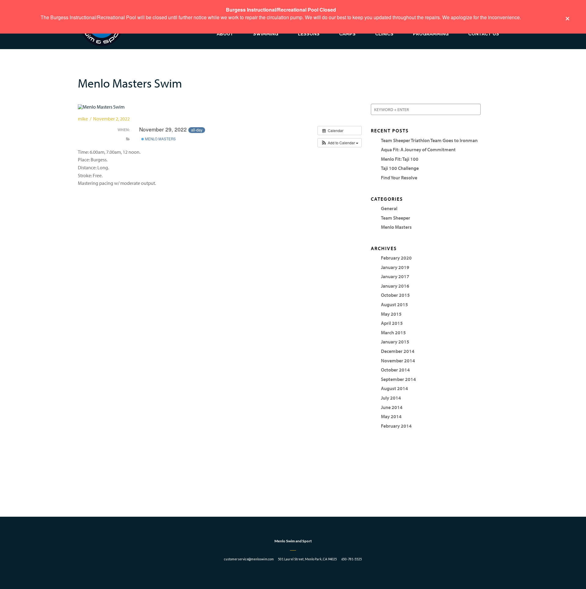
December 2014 (397, 351)
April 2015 (392, 323)
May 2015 (391, 314)
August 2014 (394, 388)
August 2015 (394, 304)
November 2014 (398, 360)
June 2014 (392, 407)
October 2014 (395, 370)
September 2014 (398, 379)
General (389, 208)
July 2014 (391, 398)
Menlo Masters (160, 138)
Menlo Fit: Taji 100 (399, 159)
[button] (339, 142)
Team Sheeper (395, 218)
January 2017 (395, 276)
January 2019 (395, 267)
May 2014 (391, 416)
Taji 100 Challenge (400, 168)
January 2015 (395, 342)
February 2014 (396, 426)
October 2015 (395, 295)
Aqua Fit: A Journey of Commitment (418, 149)
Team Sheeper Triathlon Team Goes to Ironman (429, 140)
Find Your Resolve (399, 177)
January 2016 (395, 286)
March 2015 (393, 332)
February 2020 (396, 258)
